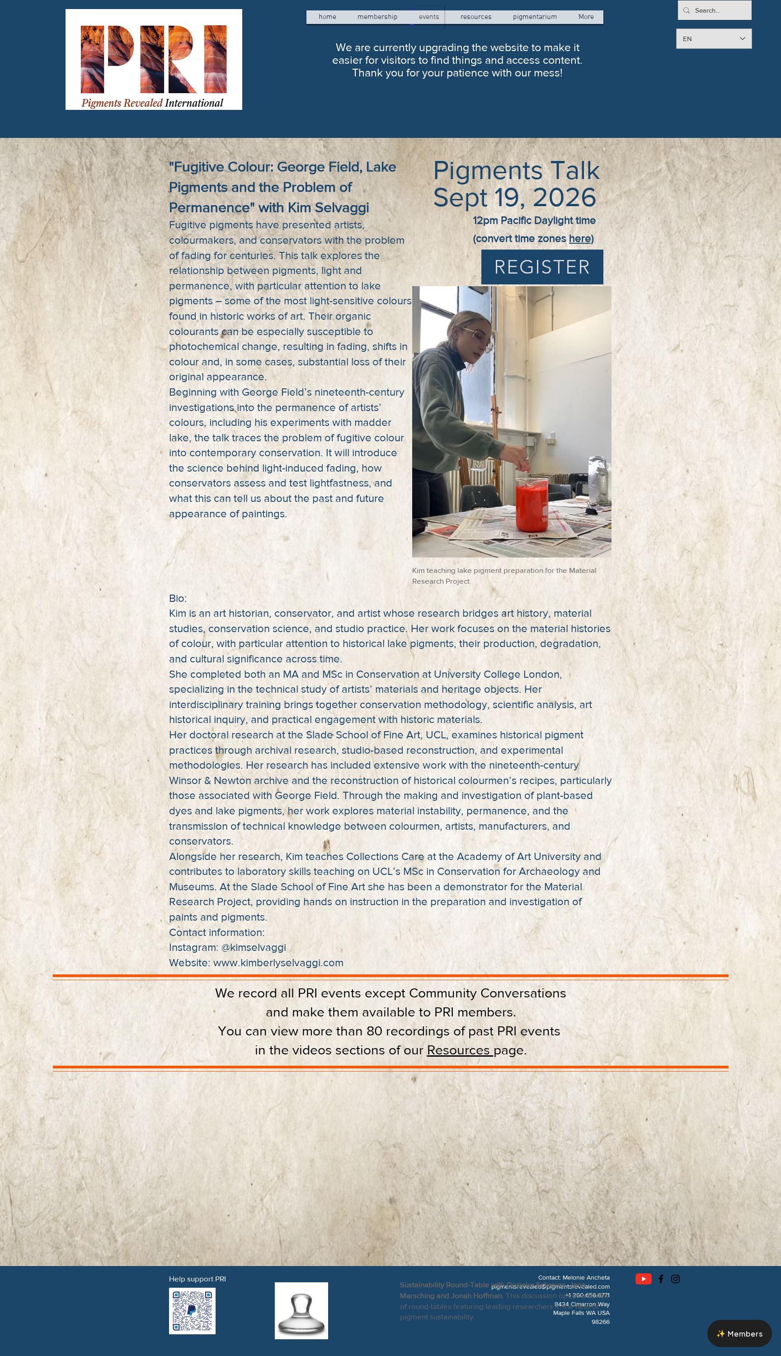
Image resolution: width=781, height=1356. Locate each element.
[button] (739, 1333)
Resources (460, 1050)
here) (581, 238)
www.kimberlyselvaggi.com (278, 962)
